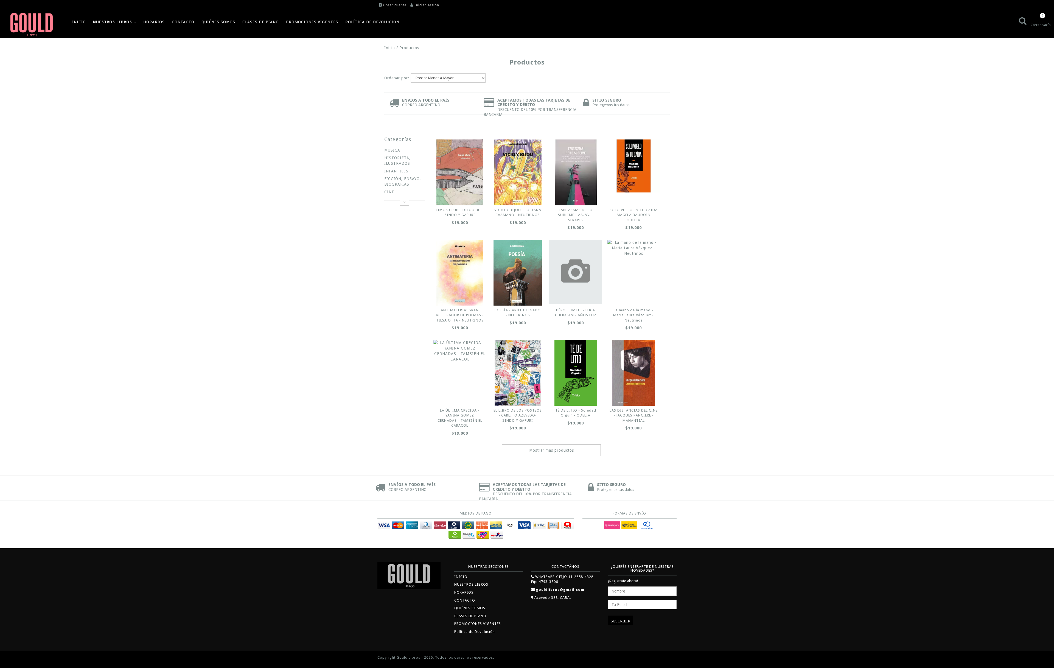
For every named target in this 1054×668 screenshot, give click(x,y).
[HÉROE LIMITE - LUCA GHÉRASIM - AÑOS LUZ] (575, 272)
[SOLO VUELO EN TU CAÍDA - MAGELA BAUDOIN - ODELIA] (633, 166)
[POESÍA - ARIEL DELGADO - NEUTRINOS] (517, 273)
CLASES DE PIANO (260, 22)
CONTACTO (183, 22)
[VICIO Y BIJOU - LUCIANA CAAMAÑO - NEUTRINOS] (517, 172)
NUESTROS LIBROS (113, 22)
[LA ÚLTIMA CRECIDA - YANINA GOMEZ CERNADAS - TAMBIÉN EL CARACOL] (459, 351)
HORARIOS (154, 22)
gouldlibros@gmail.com (560, 590)
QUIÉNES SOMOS (218, 22)
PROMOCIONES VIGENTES (312, 22)
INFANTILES (396, 171)
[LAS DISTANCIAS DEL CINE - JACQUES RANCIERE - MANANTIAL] (633, 373)
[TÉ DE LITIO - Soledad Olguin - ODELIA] (575, 373)
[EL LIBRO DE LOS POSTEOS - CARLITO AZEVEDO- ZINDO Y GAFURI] (517, 373)
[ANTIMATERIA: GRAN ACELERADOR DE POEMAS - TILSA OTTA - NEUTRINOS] (459, 273)
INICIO (79, 22)
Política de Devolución (372, 22)
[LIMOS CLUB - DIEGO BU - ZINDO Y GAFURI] (459, 172)
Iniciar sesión (426, 5)
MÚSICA (392, 150)
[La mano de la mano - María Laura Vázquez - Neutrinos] (633, 248)
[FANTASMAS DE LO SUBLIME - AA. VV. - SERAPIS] (575, 172)
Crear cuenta (395, 5)
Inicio (389, 48)
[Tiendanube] (664, 658)
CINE (389, 192)
